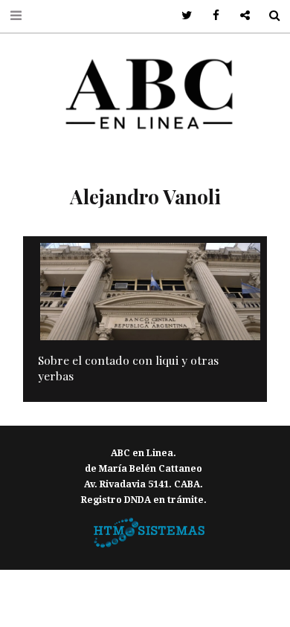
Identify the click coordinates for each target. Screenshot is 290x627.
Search (269, 15)
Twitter (182, 15)
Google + (240, 15)
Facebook (211, 15)
